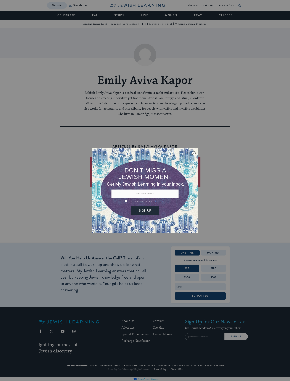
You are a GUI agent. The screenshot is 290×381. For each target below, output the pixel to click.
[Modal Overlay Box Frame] (145, 190)
